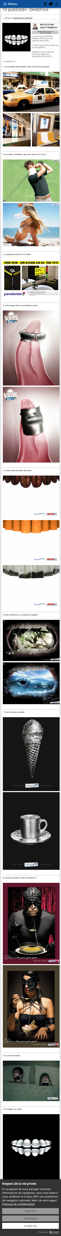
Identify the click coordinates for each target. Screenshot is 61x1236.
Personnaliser (30, 1218)
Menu (12, 4)
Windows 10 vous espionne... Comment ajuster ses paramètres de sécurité (43, 54)
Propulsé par (43, 1232)
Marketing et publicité (22, 18)
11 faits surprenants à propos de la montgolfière (45, 46)
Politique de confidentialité (18, 1204)
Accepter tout (30, 1225)
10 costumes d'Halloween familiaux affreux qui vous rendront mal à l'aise (42, 38)
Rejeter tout (30, 1211)
